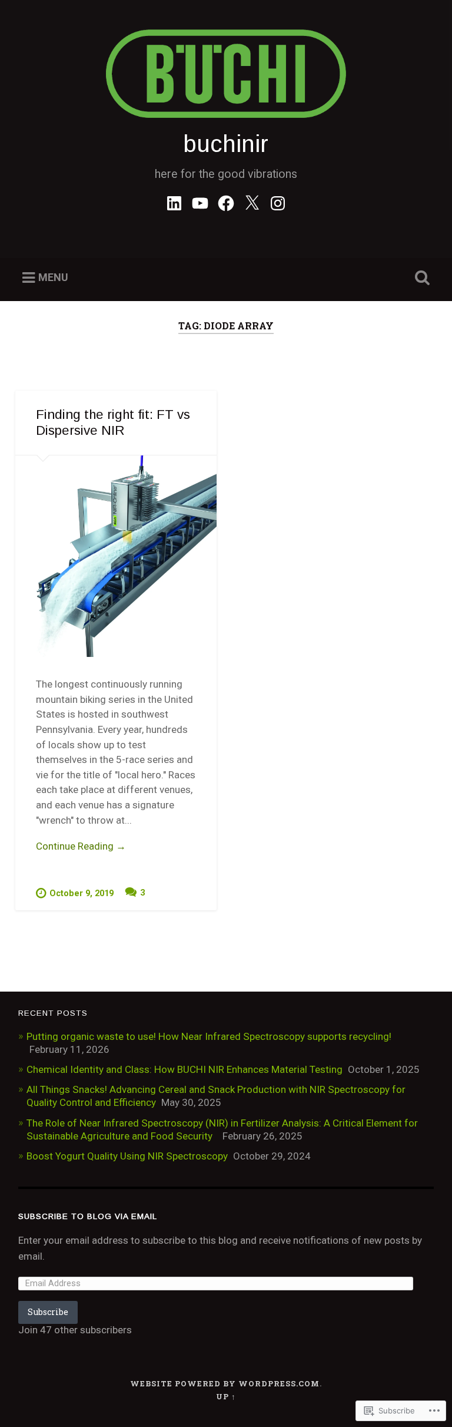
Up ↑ (226, 1396)
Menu (53, 277)
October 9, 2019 (81, 893)
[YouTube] (200, 201)
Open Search (420, 278)
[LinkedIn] (174, 201)
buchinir (225, 143)
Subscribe (48, 1311)
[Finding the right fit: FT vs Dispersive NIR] (116, 556)
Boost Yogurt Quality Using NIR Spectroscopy (127, 1156)
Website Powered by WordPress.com (225, 1383)
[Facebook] (226, 201)
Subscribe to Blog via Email (87, 1216)
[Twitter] (251, 201)
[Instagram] (277, 201)
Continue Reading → (81, 846)
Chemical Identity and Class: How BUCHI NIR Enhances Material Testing (184, 1069)
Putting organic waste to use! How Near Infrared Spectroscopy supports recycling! (208, 1036)
